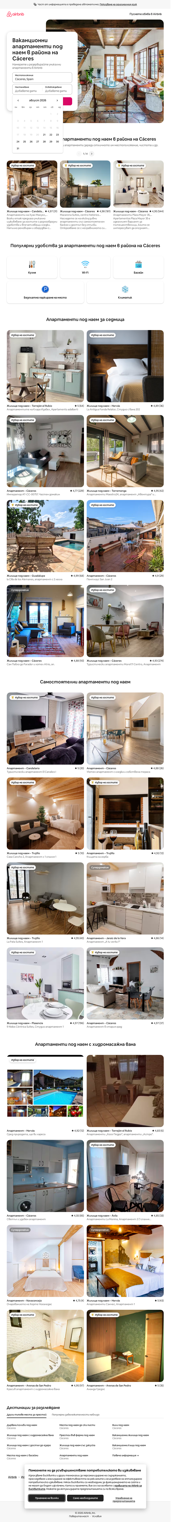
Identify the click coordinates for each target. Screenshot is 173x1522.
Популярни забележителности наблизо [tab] (76, 1414)
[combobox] (42, 79)
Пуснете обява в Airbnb (146, 14)
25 (24, 141)
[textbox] (27, 91)
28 (44, 141)
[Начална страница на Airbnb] (15, 14)
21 (44, 134)
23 (57, 134)
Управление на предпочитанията (124, 1500)
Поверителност (79, 1516)
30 (57, 141)
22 (51, 134)
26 (31, 141)
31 (18, 148)
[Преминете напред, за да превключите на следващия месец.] (57, 100)
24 (18, 141)
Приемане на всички (46, 1498)
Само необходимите (85, 1498)
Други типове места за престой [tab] (26, 1414)
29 (51, 141)
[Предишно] (79, 153)
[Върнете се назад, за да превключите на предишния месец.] (18, 100)
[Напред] (91, 153)
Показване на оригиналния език (118, 4)
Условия (97, 1516)
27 (37, 141)
